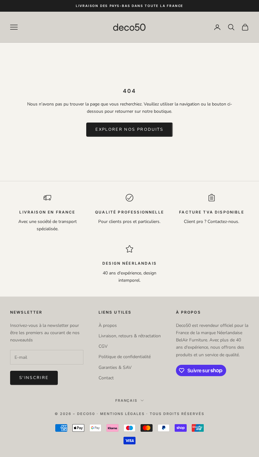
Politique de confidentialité (125, 357)
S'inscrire (34, 378)
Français (126, 400)
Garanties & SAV (115, 367)
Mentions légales (122, 414)
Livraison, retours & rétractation (130, 336)
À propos (108, 325)
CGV (103, 346)
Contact (106, 378)
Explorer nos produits (129, 129)
